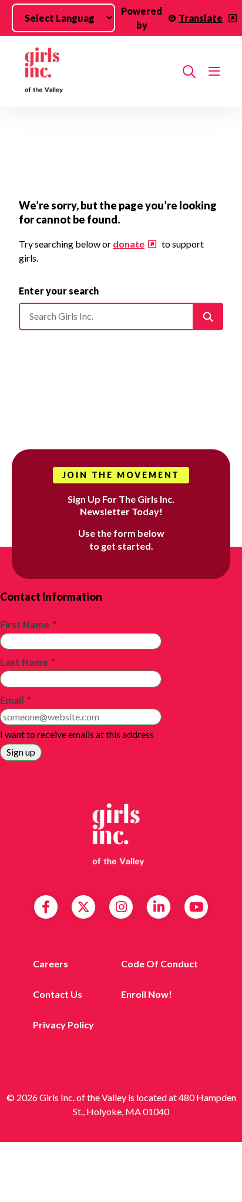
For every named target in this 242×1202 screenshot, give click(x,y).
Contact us (57, 994)
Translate (201, 17)
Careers (50, 963)
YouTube (196, 907)
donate (128, 243)
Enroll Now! (146, 994)
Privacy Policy (63, 1024)
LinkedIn (159, 907)
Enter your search (59, 290)
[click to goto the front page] (121, 834)
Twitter (83, 907)
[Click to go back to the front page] (96, 71)
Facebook (45, 907)
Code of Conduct (159, 963)
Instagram (121, 907)
